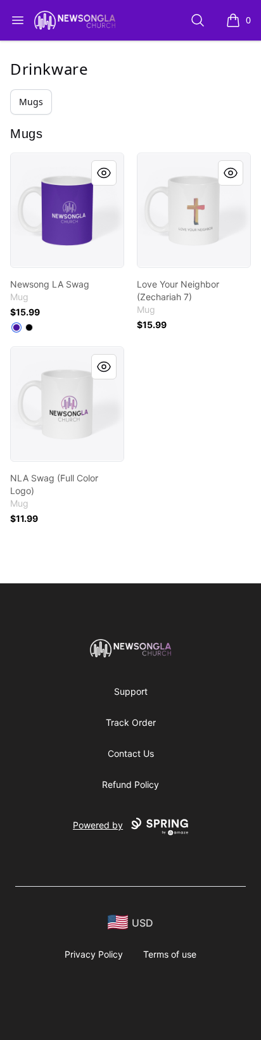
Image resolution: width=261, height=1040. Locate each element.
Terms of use (169, 954)
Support (131, 691)
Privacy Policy (94, 954)
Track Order (131, 722)
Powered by (98, 825)
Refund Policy (130, 784)
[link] (67, 210)
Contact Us (131, 753)
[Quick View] (104, 173)
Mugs (31, 102)
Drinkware (49, 68)
